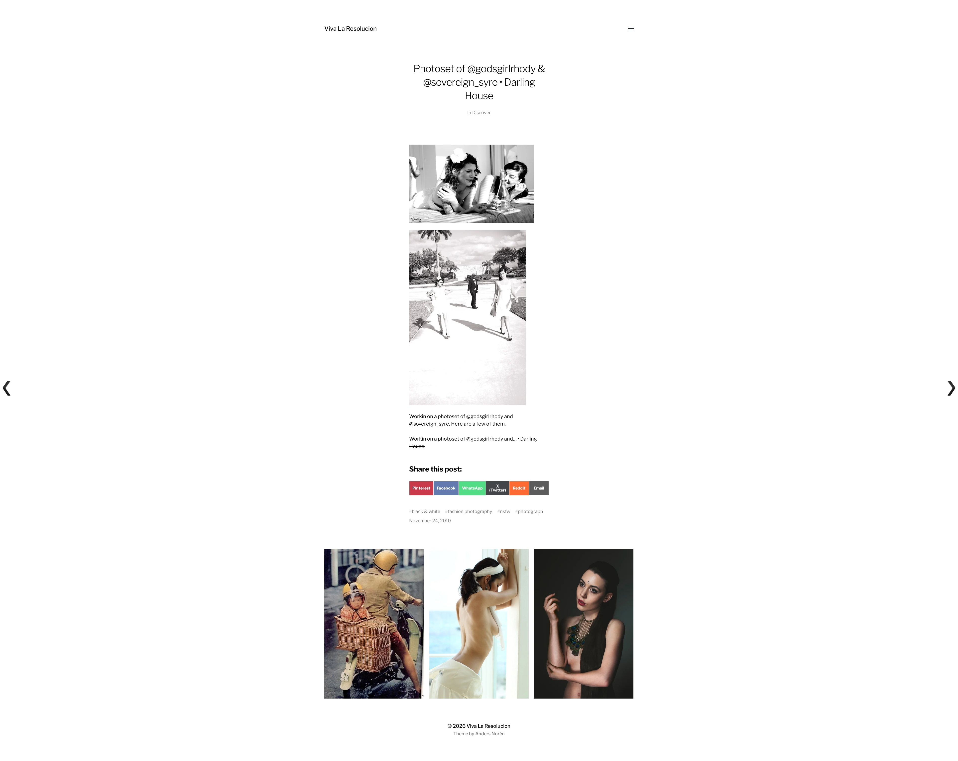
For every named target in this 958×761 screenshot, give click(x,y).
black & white (426, 511)
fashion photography (470, 511)
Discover (481, 112)
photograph (530, 511)
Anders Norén (490, 733)
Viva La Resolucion (350, 28)
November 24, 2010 (430, 520)
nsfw (505, 511)
